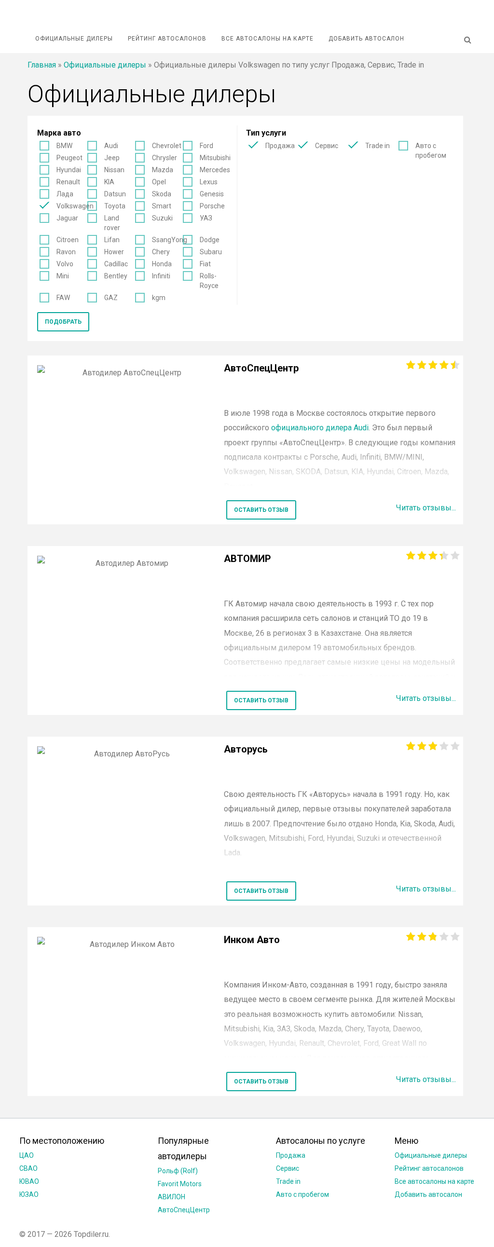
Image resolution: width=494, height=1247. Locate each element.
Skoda (161, 194)
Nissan (114, 170)
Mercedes (215, 170)
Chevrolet (166, 146)
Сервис (326, 146)
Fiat (205, 264)
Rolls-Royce (209, 280)
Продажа (280, 146)
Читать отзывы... (426, 507)
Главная (41, 64)
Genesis (212, 194)
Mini (62, 276)
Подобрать (63, 321)
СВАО (28, 1168)
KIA (109, 182)
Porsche (212, 206)
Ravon (66, 252)
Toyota (114, 206)
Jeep (112, 158)
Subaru (211, 252)
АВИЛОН (171, 1197)
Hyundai (68, 170)
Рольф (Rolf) (178, 1171)
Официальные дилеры (74, 38)
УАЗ (206, 218)
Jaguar (67, 218)
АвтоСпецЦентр (184, 1210)
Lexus (209, 182)
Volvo (64, 264)
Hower (114, 252)
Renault (68, 182)
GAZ (111, 297)
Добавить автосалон (366, 38)
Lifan (112, 240)
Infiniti (161, 276)
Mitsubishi (215, 158)
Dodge (210, 240)
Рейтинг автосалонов (167, 38)
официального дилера (320, 427)
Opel (159, 182)
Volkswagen (75, 206)
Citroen (67, 240)
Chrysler (164, 158)
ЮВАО (29, 1181)
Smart (161, 206)
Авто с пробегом (430, 150)
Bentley (115, 276)
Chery (161, 252)
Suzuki (162, 218)
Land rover (112, 223)
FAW (63, 297)
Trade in (377, 146)
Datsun (115, 194)
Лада (64, 194)
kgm (158, 297)
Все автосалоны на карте (267, 38)
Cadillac (116, 264)
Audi (111, 146)
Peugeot (69, 158)
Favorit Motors (180, 1184)
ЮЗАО (29, 1194)
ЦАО (26, 1155)
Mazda (162, 170)
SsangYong (169, 240)
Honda (162, 264)
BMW (64, 146)
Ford (206, 146)
